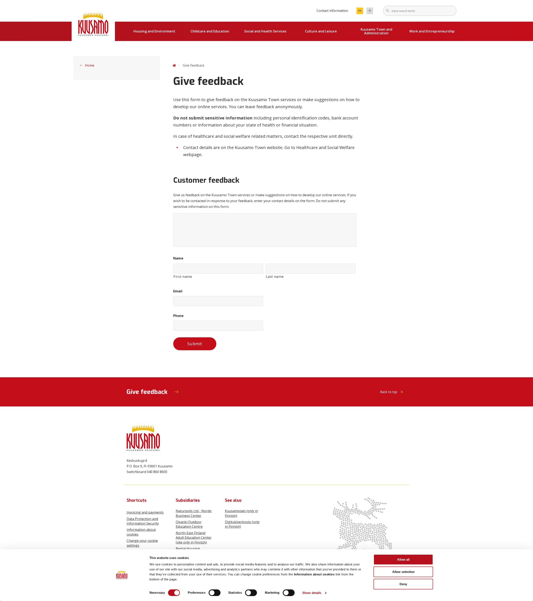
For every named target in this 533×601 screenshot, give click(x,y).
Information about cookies (141, 531)
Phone (178, 316)
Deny (403, 584)
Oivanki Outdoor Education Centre (189, 524)
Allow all (403, 559)
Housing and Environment (154, 31)
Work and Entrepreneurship (432, 31)
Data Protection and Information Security (143, 521)
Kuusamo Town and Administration (376, 31)
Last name (275, 276)
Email (177, 291)
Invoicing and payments (145, 512)
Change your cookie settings (142, 543)
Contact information (332, 10)
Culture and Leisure (321, 31)
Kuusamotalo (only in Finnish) (241, 513)
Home (89, 65)
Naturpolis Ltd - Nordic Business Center (194, 513)
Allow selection (403, 572)
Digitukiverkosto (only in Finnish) (242, 524)
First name (182, 276)
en (360, 11)
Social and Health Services (265, 31)
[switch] (214, 592)
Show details (311, 593)
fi (371, 11)
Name (178, 258)
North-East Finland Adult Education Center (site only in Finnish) (194, 538)
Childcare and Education (210, 31)
